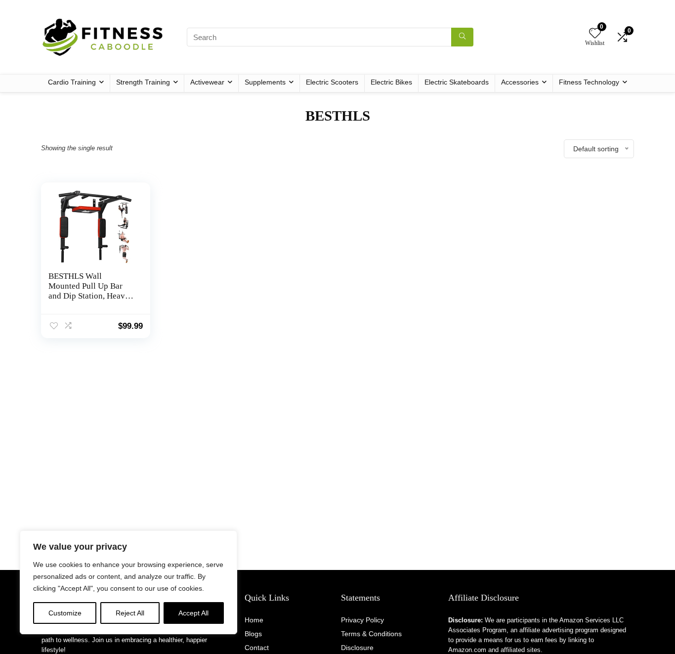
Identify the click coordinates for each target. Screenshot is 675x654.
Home (254, 620)
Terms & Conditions (371, 634)
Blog (251, 634)
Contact (257, 648)
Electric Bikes (391, 82)
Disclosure (357, 648)
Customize (65, 613)
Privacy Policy (362, 620)
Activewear (207, 82)
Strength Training (143, 82)
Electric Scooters (332, 82)
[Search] (462, 37)
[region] (128, 582)
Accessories (520, 82)
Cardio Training (72, 82)
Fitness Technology (589, 82)
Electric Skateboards (456, 82)
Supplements (265, 82)
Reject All (130, 613)
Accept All (193, 613)
